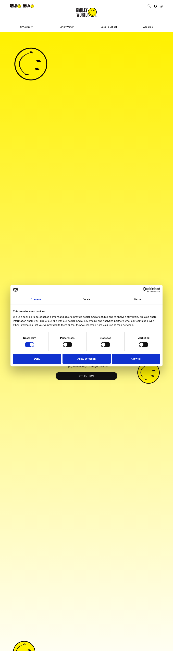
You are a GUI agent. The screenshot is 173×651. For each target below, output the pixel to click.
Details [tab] (86, 299)
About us (148, 26)
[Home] (86, 12)
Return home (86, 376)
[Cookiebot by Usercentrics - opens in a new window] (145, 289)
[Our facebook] (155, 6)
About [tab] (137, 299)
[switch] (67, 344)
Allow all (136, 358)
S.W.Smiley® (26, 26)
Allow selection (86, 358)
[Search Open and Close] (149, 6)
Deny (37, 358)
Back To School (109, 26)
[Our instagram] (161, 6)
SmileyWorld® (67, 26)
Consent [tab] (36, 299)
